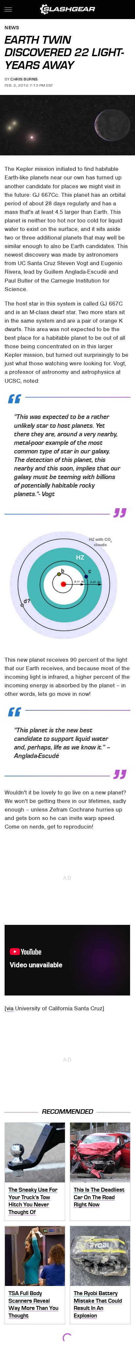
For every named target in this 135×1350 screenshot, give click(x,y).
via (10, 1008)
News (12, 28)
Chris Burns (24, 79)
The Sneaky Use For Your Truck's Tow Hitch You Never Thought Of (33, 1200)
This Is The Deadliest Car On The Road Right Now (99, 1197)
